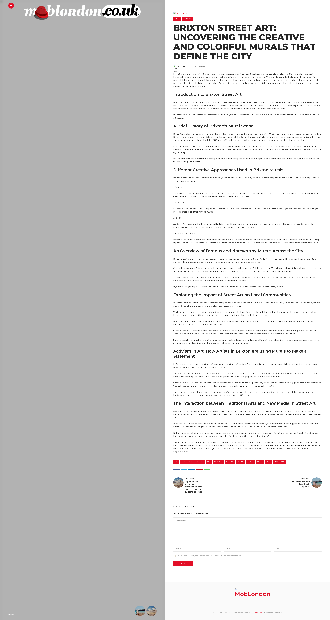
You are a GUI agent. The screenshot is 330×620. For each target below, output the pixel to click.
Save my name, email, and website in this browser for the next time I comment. (209, 556)
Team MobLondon (185, 67)
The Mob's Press (256, 613)
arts (183, 462)
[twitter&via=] (184, 469)
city (209, 462)
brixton (200, 462)
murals (250, 462)
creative (230, 462)
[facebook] (176, 469)
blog (191, 462)
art (176, 462)
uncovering (279, 462)
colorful (218, 462)
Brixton (187, 19)
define (240, 462)
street (260, 462)
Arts (177, 19)
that (268, 462)
